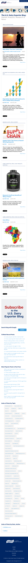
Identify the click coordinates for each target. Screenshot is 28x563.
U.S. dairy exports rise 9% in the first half (13, 336)
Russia (18, 486)
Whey (7, 508)
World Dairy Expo (9, 516)
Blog (20, 408)
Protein (7, 483)
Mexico (7, 466)
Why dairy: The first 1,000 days (12, 49)
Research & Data (14, 72)
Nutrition (8, 24)
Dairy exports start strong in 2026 (12, 384)
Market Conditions (9, 463)
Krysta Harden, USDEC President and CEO (12, 51)
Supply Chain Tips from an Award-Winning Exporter (13, 141)
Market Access (17, 461)
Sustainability (8, 496)
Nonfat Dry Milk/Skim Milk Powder (12, 478)
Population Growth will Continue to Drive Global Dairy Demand (14, 99)
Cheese (17, 413)
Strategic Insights (9, 493)
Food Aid (17, 216)
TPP (22, 498)
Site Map (14, 555)
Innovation (8, 458)
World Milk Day (18, 516)
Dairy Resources (21, 428)
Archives (7, 527)
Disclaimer (14, 553)
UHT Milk (7, 506)
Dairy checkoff (14, 423)
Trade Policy (16, 503)
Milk (12, 24)
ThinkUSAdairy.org (23, 0)
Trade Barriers (16, 501)
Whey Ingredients (15, 508)
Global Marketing (7, 163)
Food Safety (15, 443)
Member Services (21, 463)
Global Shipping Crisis (20, 453)
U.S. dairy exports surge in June (11, 372)
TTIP (23, 503)
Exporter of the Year (9, 438)
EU (16, 433)
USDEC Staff (6, 102)
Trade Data (7, 503)
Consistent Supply (19, 418)
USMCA (15, 506)
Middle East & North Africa (10, 468)
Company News (9, 418)
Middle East (15, 466)
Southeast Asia (6, 72)
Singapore (7, 488)
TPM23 (16, 498)
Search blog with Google (8, 327)
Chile (23, 413)
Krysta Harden (8, 461)
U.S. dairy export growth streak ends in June (14, 338)
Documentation (8, 433)
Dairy (6, 423)
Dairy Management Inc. (10, 428)
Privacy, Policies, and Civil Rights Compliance (14, 551)
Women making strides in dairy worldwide (14, 340)
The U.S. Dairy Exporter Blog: (13, 15)
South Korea (8, 491)
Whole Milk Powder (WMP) (10, 513)
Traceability (8, 501)
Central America (8, 413)
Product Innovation (17, 481)
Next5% (16, 476)
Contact (14, 547)
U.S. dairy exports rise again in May (12, 346)
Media (14, 549)
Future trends (8, 448)
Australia (13, 408)
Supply (17, 493)
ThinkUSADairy (8, 498)
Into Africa (6, 220)
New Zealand (8, 476)
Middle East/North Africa (10, 471)
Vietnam (21, 506)
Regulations (14, 483)
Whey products (18, 163)
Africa (4, 24)
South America (16, 488)
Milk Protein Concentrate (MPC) (11, 473)
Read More (22, 62)
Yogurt (7, 518)
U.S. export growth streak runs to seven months (15, 351)
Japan (15, 458)
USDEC (5, 144)
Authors (5, 530)
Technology (17, 496)
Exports (16, 122)
